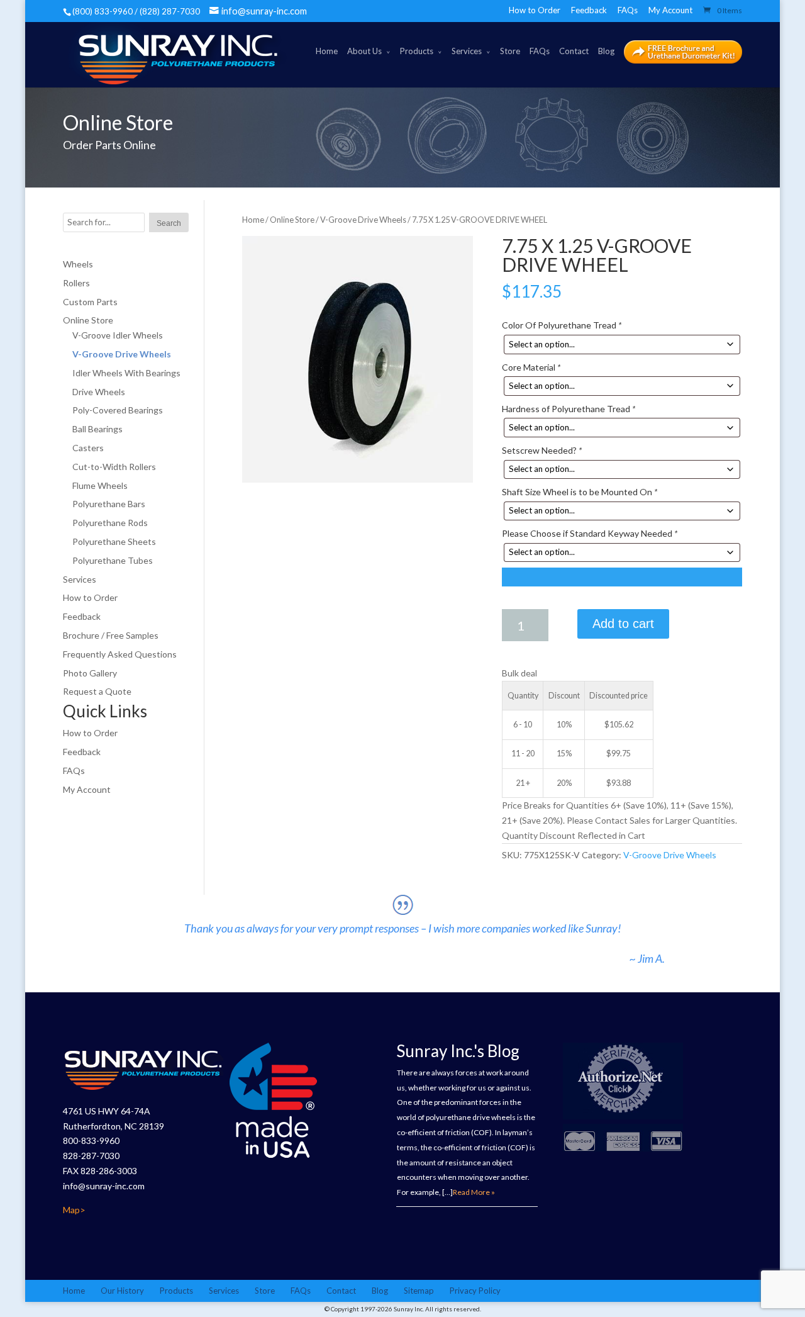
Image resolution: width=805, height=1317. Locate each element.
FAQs (628, 10)
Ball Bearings (97, 428)
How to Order (534, 10)
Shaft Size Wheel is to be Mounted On (579, 491)
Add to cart (623, 623)
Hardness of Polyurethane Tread (568, 408)
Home (327, 51)
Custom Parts (90, 301)
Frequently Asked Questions (120, 654)
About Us (364, 51)
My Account (670, 10)
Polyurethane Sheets (114, 541)
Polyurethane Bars (108, 503)
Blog (606, 51)
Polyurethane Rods (110, 522)
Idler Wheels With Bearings (126, 372)
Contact (574, 51)
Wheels (78, 264)
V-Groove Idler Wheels (117, 335)
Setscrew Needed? (542, 450)
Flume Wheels (100, 485)
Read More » (474, 1192)
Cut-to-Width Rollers (114, 466)
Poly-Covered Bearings (117, 410)
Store (510, 51)
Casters (88, 447)
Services (467, 51)
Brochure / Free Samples (110, 635)
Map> (74, 1209)
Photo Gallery (90, 673)
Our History (122, 1291)
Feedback (589, 10)
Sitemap (419, 1291)
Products (416, 51)
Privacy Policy (475, 1291)
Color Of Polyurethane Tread (561, 325)
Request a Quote (97, 691)
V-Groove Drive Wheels (363, 220)
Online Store (292, 220)
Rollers (76, 282)
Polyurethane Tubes (112, 560)
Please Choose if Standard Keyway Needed (589, 533)
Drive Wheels (98, 391)
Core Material (531, 367)
